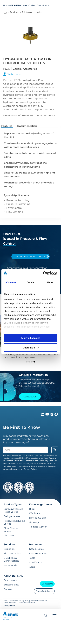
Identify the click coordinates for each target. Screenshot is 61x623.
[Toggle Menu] (54, 615)
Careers (8, 589)
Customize (29, 347)
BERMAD (5, 12)
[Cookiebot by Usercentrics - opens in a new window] (43, 273)
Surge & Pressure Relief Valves (13, 510)
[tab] (30, 256)
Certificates (35, 562)
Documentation (38, 553)
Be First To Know (21, 427)
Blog (32, 508)
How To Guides (37, 517)
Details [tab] (30, 282)
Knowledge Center (40, 504)
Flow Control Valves (11, 530)
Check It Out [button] (43, 5)
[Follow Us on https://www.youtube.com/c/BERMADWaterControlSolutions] (47, 415)
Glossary (34, 522)
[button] (26, 361)
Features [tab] (6, 126)
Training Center (38, 526)
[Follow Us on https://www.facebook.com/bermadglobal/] (56, 415)
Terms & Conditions (11, 601)
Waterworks (11, 565)
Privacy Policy (24, 601)
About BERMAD (13, 575)
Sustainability (11, 584)
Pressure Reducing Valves (14, 522)
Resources (35, 544)
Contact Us (47, 584)
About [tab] (50, 282)
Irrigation (9, 548)
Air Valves (9, 535)
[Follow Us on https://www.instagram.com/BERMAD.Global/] (52, 415)
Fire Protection (12, 553)
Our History (10, 580)
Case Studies (36, 548)
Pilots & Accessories (32, 12)
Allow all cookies (30, 338)
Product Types (13, 504)
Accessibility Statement (38, 601)
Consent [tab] (11, 282)
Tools (32, 557)
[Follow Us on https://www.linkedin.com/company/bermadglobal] (43, 415)
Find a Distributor (44, 591)
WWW (12, 606)
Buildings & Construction (11, 559)
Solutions (9, 544)
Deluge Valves (12, 516)
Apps (32, 566)
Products (14, 12)
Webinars (34, 513)
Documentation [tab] (27, 126)
